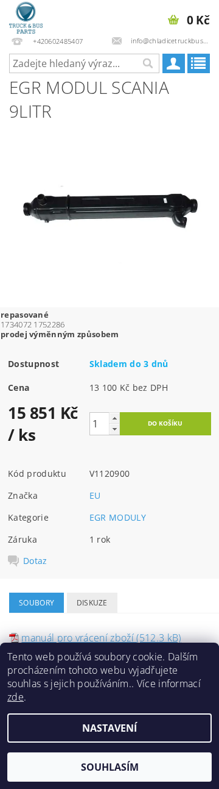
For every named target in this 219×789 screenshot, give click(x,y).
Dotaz (35, 560)
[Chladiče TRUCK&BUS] (26, 16)
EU (95, 495)
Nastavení (109, 728)
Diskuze (92, 603)
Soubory (36, 603)
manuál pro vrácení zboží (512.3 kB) (101, 637)
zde (15, 697)
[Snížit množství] (114, 429)
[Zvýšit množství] (114, 418)
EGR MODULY (117, 517)
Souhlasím (110, 767)
